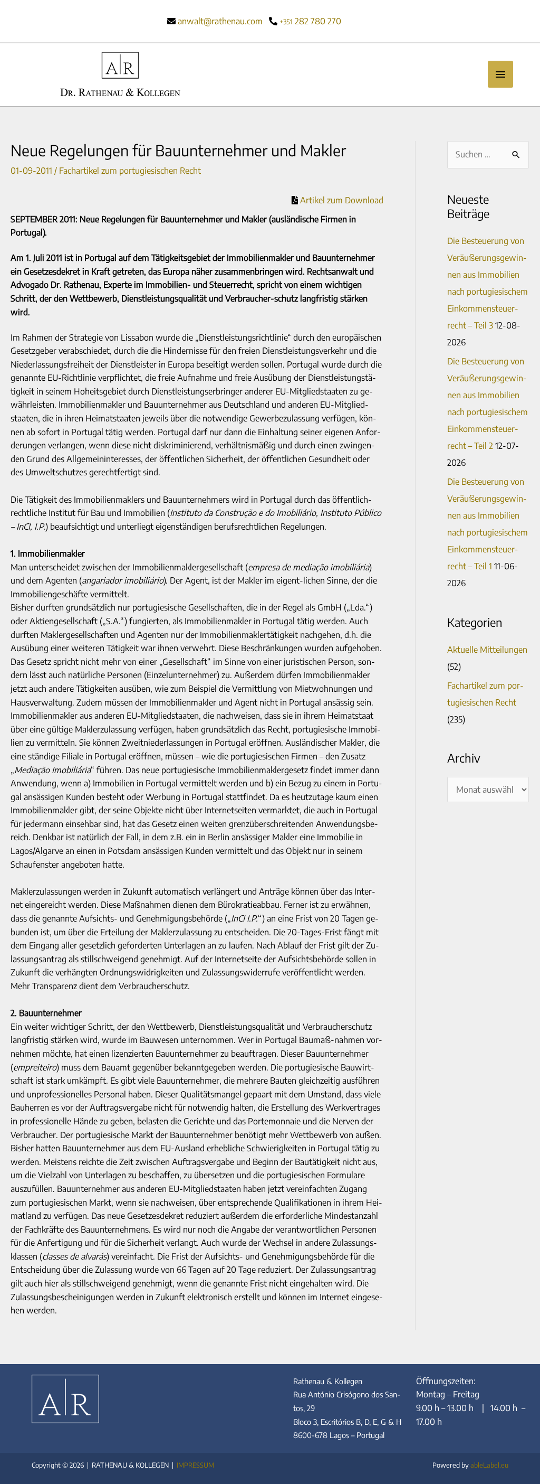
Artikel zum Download (340, 200)
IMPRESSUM (195, 1465)
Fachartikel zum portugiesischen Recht (130, 170)
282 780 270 (310, 21)
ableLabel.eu (489, 1465)
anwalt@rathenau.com (220, 21)
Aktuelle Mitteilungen (487, 649)
